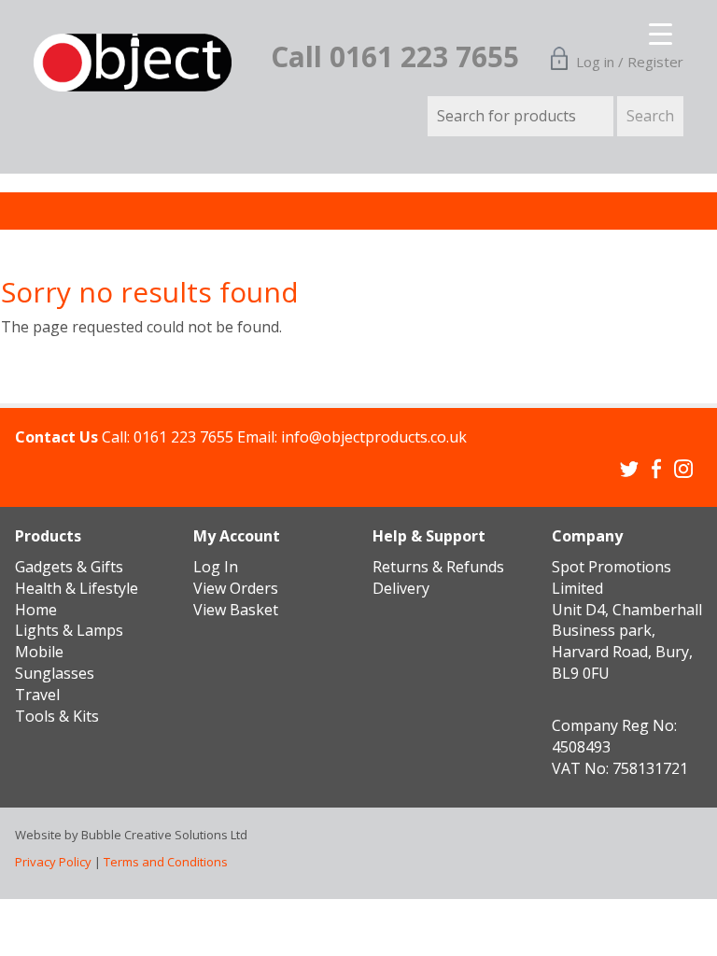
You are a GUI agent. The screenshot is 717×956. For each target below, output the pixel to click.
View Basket (235, 609)
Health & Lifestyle (76, 588)
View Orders (235, 588)
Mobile (39, 651)
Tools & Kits (57, 716)
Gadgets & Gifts (69, 566)
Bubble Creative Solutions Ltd (164, 834)
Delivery (401, 588)
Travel (37, 694)
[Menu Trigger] (649, 28)
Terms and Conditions (166, 861)
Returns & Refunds (438, 566)
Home (36, 609)
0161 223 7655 (183, 437)
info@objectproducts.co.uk (374, 437)
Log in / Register (629, 61)
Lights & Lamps (69, 630)
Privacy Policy (53, 861)
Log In (215, 566)
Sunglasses (54, 673)
